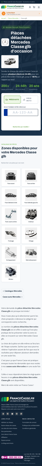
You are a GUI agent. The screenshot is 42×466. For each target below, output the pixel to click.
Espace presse (5, 440)
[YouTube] (12, 414)
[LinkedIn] (17, 414)
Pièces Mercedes (13, 18)
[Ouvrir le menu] (39, 7)
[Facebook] (3, 414)
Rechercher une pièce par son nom (12, 163)
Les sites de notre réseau (9, 428)
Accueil (3, 18)
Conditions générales (29, 428)
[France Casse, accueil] (12, 7)
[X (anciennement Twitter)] (7, 414)
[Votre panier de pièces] (34, 7)
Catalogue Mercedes (13, 291)
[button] (10, 177)
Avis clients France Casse (9, 434)
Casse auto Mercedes (12, 297)
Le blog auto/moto (7, 443)
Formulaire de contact (29, 422)
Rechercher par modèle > (21, 127)
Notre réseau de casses (8, 425)
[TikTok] (21, 414)
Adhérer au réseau (7, 422)
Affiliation (4, 437)
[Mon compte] (30, 7)
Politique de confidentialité (31, 425)
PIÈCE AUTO (14, 99)
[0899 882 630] (12, 457)
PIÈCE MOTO (28, 99)
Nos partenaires (6, 431)
